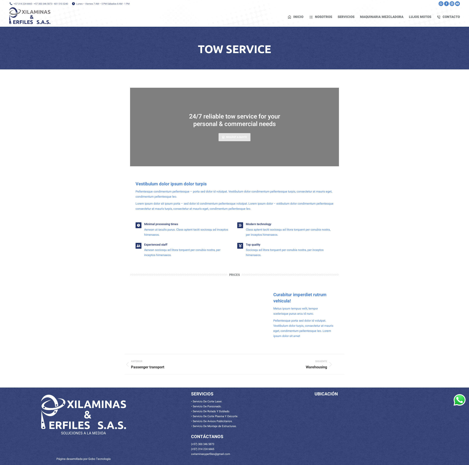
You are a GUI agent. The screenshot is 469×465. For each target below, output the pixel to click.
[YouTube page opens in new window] (457, 3)
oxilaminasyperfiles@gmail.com (210, 454)
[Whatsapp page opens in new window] (441, 3)
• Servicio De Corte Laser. (206, 401)
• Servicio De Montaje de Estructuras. (214, 426)
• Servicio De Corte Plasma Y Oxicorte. (214, 416)
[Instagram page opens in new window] (452, 3)
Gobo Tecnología (99, 459)
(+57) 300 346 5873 (202, 444)
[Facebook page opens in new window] (446, 3)
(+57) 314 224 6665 (202, 449)
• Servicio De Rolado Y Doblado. (210, 411)
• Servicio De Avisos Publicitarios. (212, 421)
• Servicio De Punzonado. (206, 406)
